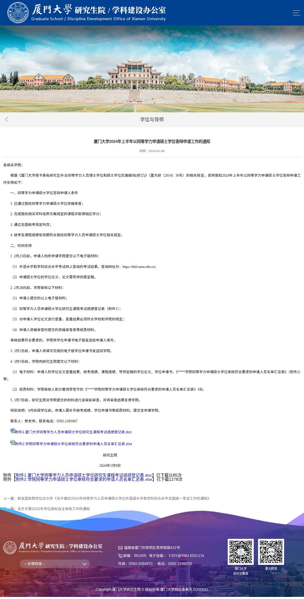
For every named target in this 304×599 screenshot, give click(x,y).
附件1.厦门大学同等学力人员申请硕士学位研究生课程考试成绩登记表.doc (73, 432)
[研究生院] (86, 12)
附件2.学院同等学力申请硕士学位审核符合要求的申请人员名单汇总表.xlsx (73, 444)
